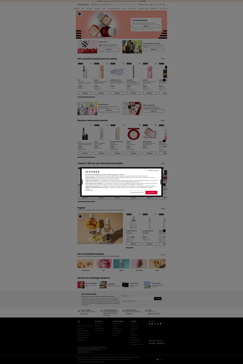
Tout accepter (151, 192)
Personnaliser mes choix (137, 192)
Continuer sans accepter (153, 170)
